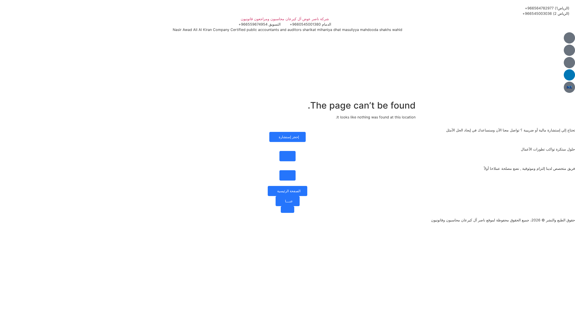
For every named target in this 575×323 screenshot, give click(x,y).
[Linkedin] (569, 75)
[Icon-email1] (569, 50)
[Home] (569, 38)
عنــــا (289, 201)
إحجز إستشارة (289, 137)
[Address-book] (569, 62)
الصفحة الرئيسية (289, 191)
